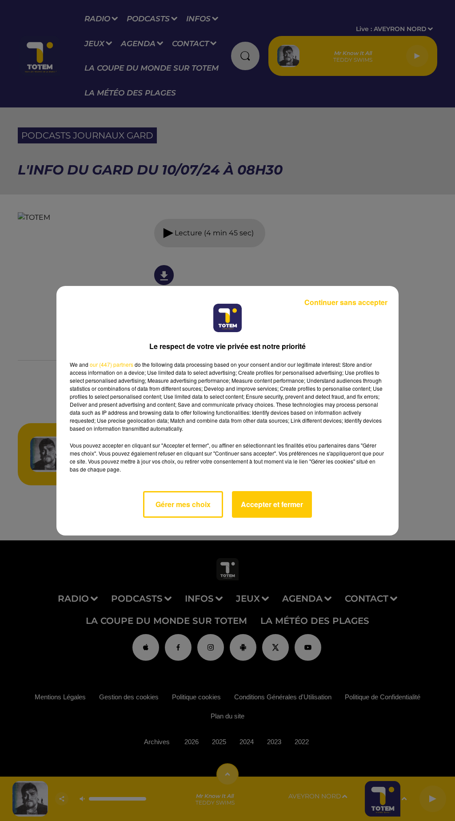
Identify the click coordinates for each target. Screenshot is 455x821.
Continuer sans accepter (345, 302)
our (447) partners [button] (111, 364)
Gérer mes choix (183, 504)
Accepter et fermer (272, 504)
